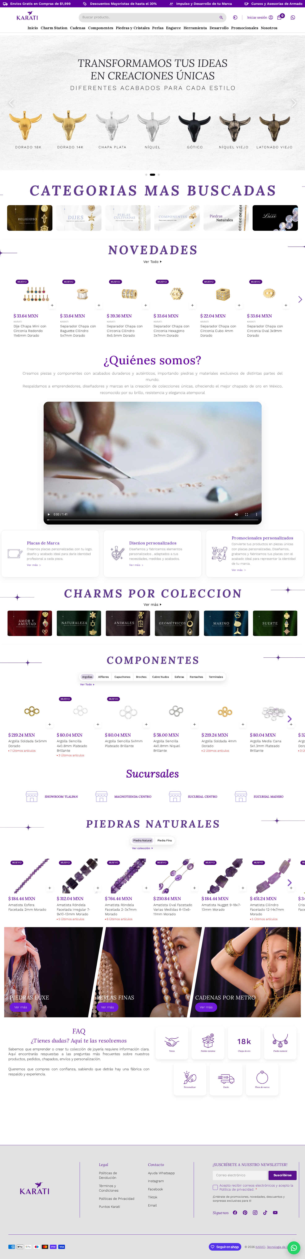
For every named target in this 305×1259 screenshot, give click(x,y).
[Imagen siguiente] (294, 102)
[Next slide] (289, 719)
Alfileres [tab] (103, 676)
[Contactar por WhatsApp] (293, 1247)
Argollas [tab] (87, 676)
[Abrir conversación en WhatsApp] (293, 17)
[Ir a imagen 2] (151, 175)
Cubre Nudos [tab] (160, 676)
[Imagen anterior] (11, 102)
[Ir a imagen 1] (146, 175)
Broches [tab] (141, 676)
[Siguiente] (300, 299)
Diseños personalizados (152, 553)
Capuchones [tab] (122, 676)
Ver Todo (150, 262)
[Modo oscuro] (235, 17)
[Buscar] (221, 17)
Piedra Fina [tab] (164, 840)
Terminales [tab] (216, 676)
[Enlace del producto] (36, 308)
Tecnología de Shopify (282, 1247)
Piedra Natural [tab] (142, 840)
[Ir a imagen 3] (157, 175)
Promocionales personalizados (255, 553)
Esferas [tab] (179, 676)
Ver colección (141, 848)
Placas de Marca (50, 553)
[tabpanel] (152, 726)
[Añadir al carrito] (52, 305)
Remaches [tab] (196, 676)
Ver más (151, 604)
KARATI (18, 321)
